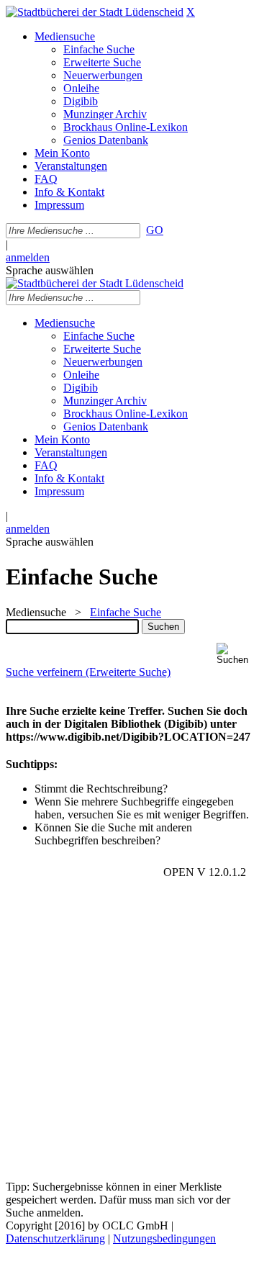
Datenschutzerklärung (55, 1238)
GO (154, 230)
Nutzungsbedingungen (164, 1238)
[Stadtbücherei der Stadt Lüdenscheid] (94, 12)
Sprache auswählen (50, 270)
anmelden (28, 257)
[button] (235, 654)
